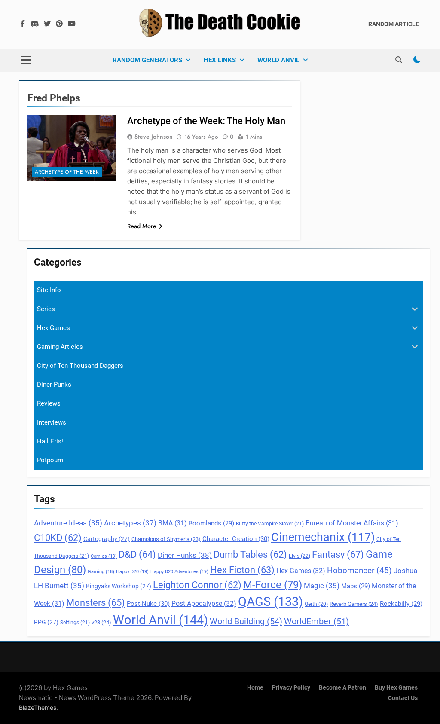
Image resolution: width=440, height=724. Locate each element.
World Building (246, 621)
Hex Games (300, 571)
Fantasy (338, 554)
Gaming (101, 571)
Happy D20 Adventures (179, 571)
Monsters (95, 602)
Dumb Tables (250, 554)
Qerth (316, 604)
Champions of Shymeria (166, 539)
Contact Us (403, 698)
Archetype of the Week (67, 172)
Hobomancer (359, 570)
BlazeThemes (37, 707)
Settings (75, 623)
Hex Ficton (242, 570)
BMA (172, 523)
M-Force (272, 585)
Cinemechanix (323, 537)
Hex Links (220, 60)
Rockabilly (401, 604)
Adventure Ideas (68, 523)
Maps (355, 586)
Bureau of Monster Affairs (352, 523)
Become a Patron (342, 687)
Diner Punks (185, 555)
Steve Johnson (153, 136)
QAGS (270, 601)
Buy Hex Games (396, 687)
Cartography (106, 538)
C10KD (58, 537)
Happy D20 (132, 571)
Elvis (299, 556)
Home (255, 687)
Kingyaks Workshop (118, 586)
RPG (46, 622)
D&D (137, 554)
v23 (101, 622)
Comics (104, 556)
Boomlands (211, 523)
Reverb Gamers (354, 604)
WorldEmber (316, 621)
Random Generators (147, 60)
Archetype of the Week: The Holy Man (206, 121)
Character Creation (235, 539)
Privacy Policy (291, 687)
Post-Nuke (148, 604)
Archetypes (130, 523)
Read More (141, 226)
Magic (321, 586)
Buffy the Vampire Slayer (270, 524)
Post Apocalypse (203, 603)
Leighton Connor (197, 585)
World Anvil (278, 60)
